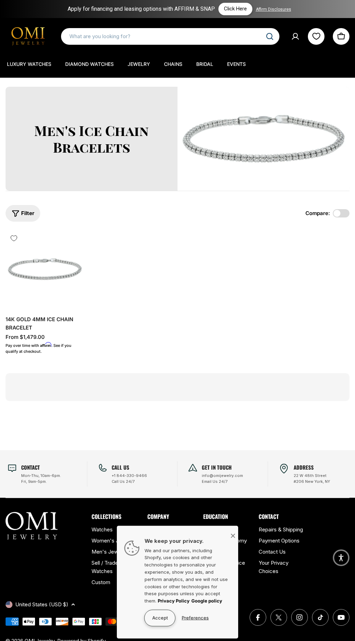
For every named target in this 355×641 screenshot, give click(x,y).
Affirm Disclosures (257, 9)
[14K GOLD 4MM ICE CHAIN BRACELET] (45, 269)
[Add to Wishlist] (14, 238)
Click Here (218, 9)
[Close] (233, 535)
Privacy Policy (174, 601)
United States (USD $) (41, 604)
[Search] (270, 36)
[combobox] (170, 36)
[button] (341, 557)
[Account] (295, 36)
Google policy (206, 601)
